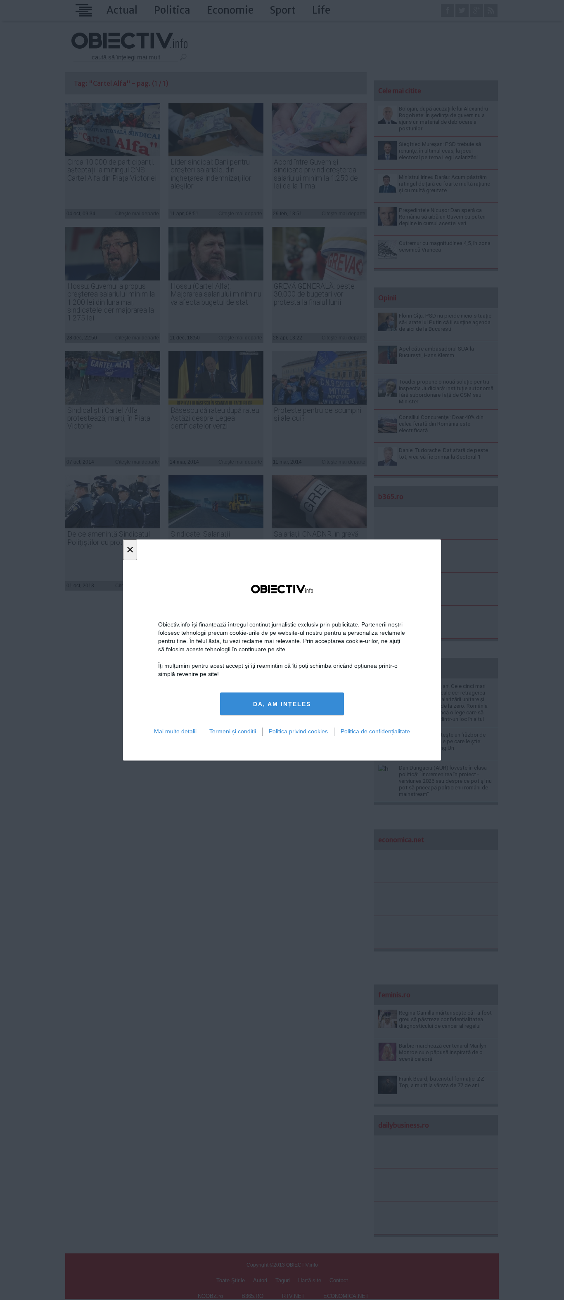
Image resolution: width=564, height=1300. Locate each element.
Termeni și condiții (232, 731)
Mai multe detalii (175, 731)
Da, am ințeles (282, 704)
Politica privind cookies (298, 731)
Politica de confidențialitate (375, 731)
